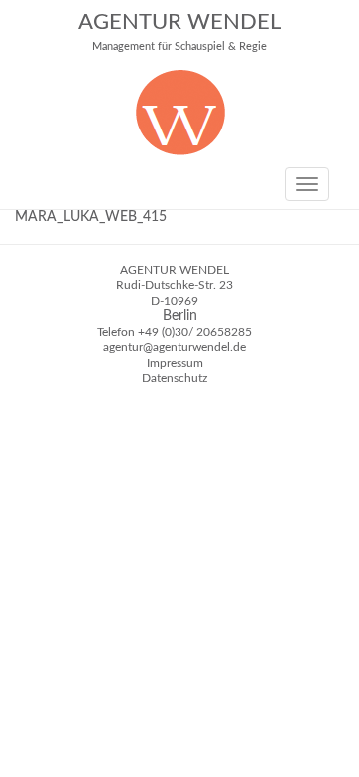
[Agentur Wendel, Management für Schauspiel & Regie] (180, 151)
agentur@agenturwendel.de (174, 347)
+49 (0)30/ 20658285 (195, 332)
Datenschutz (174, 378)
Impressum (175, 363)
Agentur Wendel (179, 31)
